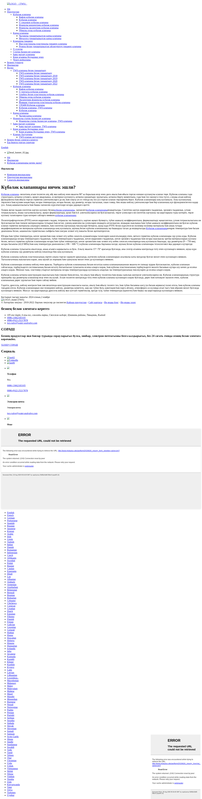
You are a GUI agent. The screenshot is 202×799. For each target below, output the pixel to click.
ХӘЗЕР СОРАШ (9, 345)
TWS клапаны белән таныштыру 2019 (38, 78)
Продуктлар (13, 12)
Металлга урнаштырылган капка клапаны (40, 38)
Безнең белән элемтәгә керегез (22, 139)
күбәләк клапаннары (64, 210)
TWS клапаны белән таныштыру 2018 (38, 76)
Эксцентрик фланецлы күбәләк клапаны (39, 100)
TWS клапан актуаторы (31, 137)
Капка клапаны (21, 33)
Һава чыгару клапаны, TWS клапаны (37, 126)
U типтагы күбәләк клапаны (33, 92)
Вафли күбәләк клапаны (31, 17)
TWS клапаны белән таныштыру (29, 70)
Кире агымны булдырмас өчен (28, 57)
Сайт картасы (95, 302)
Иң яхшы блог (111, 302)
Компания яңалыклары (18, 174)
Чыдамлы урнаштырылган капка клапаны (40, 36)
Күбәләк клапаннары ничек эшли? (24, 163)
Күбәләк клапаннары (156, 228)
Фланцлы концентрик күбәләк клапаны (39, 25)
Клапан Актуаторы (22, 134)
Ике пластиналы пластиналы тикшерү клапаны (43, 44)
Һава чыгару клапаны (24, 54)
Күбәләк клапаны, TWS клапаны (35, 108)
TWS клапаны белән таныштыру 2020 (38, 81)
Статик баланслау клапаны (26, 52)
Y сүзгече (18, 49)
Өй (8, 9)
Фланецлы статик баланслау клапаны (32, 118)
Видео (10, 68)
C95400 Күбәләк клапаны (32, 105)
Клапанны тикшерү (23, 41)
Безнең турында (15, 62)
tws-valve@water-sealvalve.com (22, 413)
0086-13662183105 (16, 385)
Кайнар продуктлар (77, 302)
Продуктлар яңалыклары (19, 177)
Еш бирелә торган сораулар (21, 142)
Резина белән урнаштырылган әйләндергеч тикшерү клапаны (50, 46)
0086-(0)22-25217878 (17, 390)
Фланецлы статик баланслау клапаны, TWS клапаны (45, 121)
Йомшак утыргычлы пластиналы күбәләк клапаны (44, 102)
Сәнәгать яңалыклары (18, 180)
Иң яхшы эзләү (128, 302)
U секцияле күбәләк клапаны (33, 22)
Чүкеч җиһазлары (22, 60)
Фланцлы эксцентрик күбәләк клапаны (39, 28)
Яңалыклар (12, 65)
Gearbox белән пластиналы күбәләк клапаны (41, 94)
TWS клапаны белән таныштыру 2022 (38, 84)
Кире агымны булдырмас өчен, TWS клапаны (42, 132)
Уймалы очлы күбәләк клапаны (35, 30)
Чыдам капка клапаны (30, 116)
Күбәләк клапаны (22, 14)
